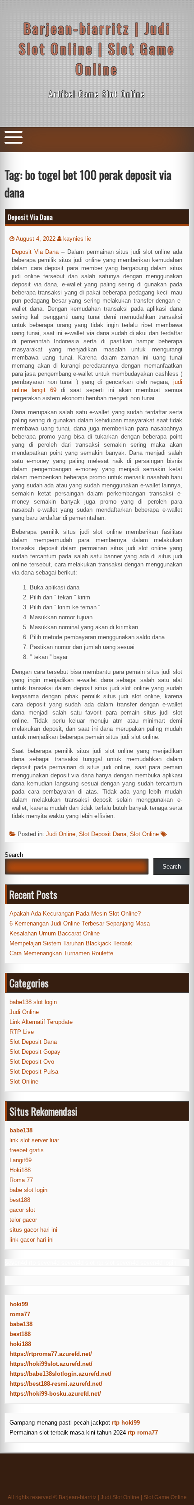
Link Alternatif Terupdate (41, 1022)
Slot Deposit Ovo (31, 1061)
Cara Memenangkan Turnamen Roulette (61, 953)
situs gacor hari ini (33, 1229)
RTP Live (21, 1031)
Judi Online (60, 834)
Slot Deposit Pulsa (33, 1071)
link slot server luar (34, 1140)
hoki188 (20, 1344)
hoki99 (18, 1304)
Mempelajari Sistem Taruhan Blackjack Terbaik (70, 943)
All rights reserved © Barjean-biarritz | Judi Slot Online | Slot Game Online (97, 1497)
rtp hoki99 (126, 1422)
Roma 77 (21, 1180)
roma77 (19, 1314)
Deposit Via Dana (30, 217)
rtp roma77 (143, 1432)
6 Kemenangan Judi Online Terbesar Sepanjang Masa (79, 923)
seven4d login (158, 1262)
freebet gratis (26, 1150)
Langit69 (20, 1160)
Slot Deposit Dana (102, 834)
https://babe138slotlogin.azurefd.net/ (60, 1373)
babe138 (20, 1324)
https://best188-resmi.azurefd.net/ (55, 1383)
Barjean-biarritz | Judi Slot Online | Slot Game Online (97, 48)
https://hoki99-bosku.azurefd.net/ (55, 1393)
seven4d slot (78, 1262)
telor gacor (23, 1219)
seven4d (16, 1262)
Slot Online (144, 834)
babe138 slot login (33, 1002)
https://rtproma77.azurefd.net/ (50, 1354)
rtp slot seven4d (118, 1262)
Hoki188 (20, 1170)
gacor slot (22, 1209)
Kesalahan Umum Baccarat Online (54, 933)
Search (14, 854)
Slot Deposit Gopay (34, 1051)
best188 (19, 1200)
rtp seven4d (44, 1262)
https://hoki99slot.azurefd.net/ (50, 1363)
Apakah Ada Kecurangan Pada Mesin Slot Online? (75, 913)
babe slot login (28, 1190)
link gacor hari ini (31, 1239)
